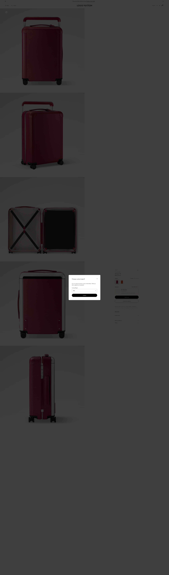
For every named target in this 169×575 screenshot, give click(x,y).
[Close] (97, 279)
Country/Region (75, 287)
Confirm (84, 295)
